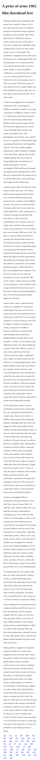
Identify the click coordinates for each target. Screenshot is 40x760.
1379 (23, 755)
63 (16, 735)
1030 (5, 752)
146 (25, 744)
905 (22, 752)
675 (4, 755)
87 (15, 744)
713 (17, 749)
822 (33, 741)
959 (28, 738)
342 (17, 752)
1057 (17, 755)
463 (4, 738)
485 (29, 755)
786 (4, 744)
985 (35, 755)
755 (24, 746)
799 (33, 735)
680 (28, 741)
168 (11, 752)
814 (35, 749)
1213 (34, 752)
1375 (5, 758)
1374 (5, 746)
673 (16, 741)
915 (20, 744)
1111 (10, 735)
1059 (17, 746)
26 (34, 738)
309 (11, 758)
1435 (10, 738)
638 (22, 741)
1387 (31, 744)
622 (4, 741)
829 (28, 752)
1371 (11, 746)
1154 (22, 738)
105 (17, 738)
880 (29, 746)
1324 (5, 749)
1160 (10, 741)
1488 (11, 749)
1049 (27, 735)
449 (21, 735)
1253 (29, 749)
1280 (10, 755)
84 (10, 744)
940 (23, 749)
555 (4, 735)
